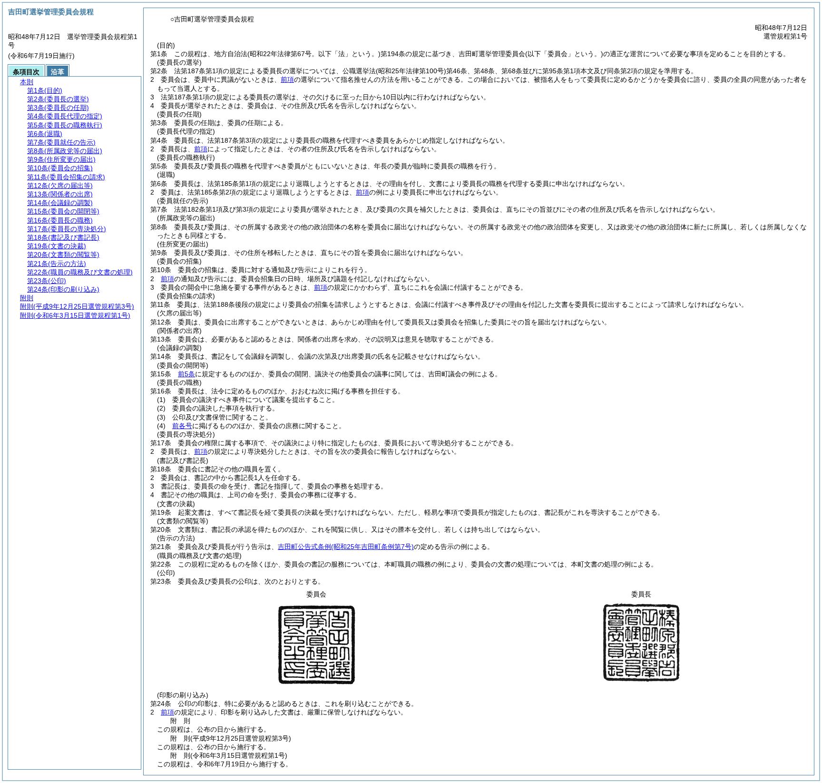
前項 (287, 79)
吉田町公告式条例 (346, 546)
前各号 (182, 426)
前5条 (186, 374)
